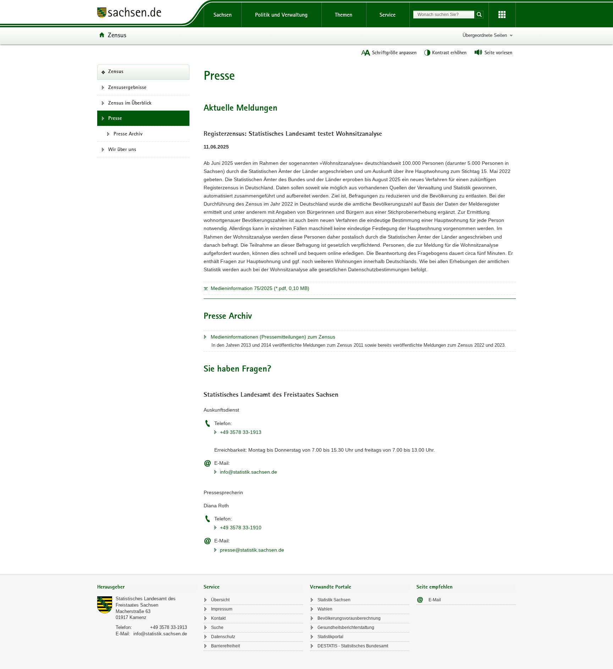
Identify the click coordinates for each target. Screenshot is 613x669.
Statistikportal (330, 636)
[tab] (147, 587)
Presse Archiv (128, 133)
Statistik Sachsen (333, 599)
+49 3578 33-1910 (240, 527)
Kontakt (218, 618)
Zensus (117, 34)
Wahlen (324, 609)
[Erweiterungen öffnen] (502, 14)
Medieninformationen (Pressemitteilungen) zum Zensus (273, 337)
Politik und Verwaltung (281, 14)
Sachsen (223, 14)
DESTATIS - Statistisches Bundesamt (352, 645)
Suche (217, 627)
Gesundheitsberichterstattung (345, 627)
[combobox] (444, 14)
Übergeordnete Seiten (485, 35)
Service (388, 14)
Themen (343, 14)
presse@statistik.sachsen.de (252, 550)
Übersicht (220, 599)
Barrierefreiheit (225, 645)
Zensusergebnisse (127, 87)
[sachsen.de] (147, 13)
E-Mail (435, 599)
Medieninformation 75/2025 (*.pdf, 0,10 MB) (260, 288)
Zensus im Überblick (129, 103)
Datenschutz (223, 636)
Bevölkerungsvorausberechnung (349, 618)
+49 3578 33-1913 (240, 432)
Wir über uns (122, 149)
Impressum (221, 609)
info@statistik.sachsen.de (248, 472)
